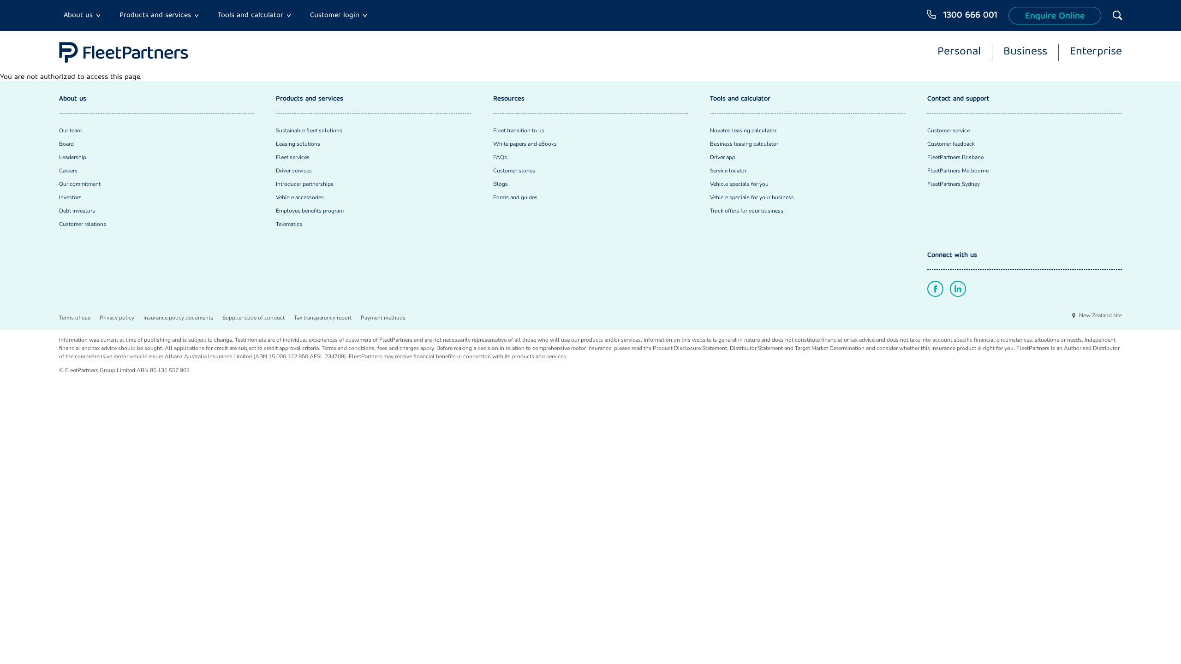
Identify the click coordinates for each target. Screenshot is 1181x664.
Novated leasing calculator (743, 130)
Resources (509, 99)
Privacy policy (117, 317)
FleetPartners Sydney (953, 184)
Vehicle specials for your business (752, 197)
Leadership (72, 157)
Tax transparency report (323, 317)
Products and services (155, 15)
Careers (68, 170)
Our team (70, 130)
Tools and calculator (250, 15)
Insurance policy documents (178, 317)
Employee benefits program (310, 210)
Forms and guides (515, 197)
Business (1025, 52)
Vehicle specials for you (739, 184)
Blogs (500, 184)
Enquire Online (1055, 16)
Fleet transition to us (518, 130)
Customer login (334, 15)
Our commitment (80, 184)
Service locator (728, 170)
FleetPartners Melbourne (958, 170)
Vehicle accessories (300, 197)
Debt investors (77, 210)
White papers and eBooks (525, 144)
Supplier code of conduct (253, 317)
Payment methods (383, 317)
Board (66, 144)
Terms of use (74, 317)
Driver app (722, 157)
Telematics (289, 224)
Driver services (294, 170)
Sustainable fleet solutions (309, 130)
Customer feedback (951, 144)
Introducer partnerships (305, 184)
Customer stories (514, 170)
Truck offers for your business (746, 210)
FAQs (500, 157)
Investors (70, 197)
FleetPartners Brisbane (955, 157)
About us (78, 15)
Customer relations (82, 224)
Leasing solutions (298, 144)
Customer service (948, 130)
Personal (959, 52)
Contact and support (958, 99)
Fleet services (293, 157)
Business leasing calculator (744, 144)
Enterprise (1096, 52)
